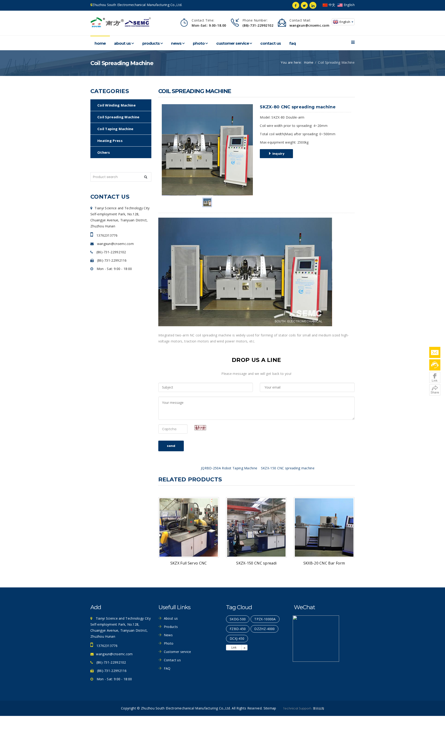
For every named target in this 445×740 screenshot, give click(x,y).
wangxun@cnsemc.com (115, 243)
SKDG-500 (238, 619)
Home (100, 43)
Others (103, 152)
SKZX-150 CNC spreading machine (288, 468)
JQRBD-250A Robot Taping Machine (229, 468)
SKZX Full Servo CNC (188, 563)
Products (151, 43)
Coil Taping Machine (115, 128)
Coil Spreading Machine (118, 117)
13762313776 (106, 235)
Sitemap (270, 708)
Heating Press (110, 140)
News (176, 43)
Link (234, 647)
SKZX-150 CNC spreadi (256, 563)
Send (171, 446)
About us (122, 43)
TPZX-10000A (265, 619)
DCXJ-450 (237, 638)
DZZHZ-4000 (264, 629)
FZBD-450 (238, 629)
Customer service (232, 43)
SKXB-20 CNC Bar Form (324, 563)
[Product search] (145, 177)
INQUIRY (278, 153)
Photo (199, 43)
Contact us (270, 43)
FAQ (292, 43)
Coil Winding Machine (116, 105)
